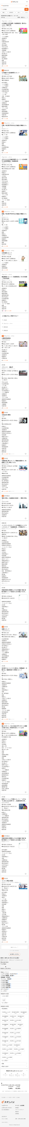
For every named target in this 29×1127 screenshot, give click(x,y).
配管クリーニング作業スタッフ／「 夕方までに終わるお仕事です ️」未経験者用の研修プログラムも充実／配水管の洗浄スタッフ (14, 800)
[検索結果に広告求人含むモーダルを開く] (4, 17)
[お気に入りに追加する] (25, 66)
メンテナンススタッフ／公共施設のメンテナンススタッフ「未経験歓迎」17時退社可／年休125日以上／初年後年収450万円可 (14, 527)
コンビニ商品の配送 (7, 880)
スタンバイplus (5, 1118)
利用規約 (17, 1107)
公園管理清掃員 (6, 338)
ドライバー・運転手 (7, 367)
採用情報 (17, 1113)
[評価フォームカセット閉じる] (27, 1071)
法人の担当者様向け (5, 1109)
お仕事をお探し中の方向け (7, 1107)
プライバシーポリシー (19, 1109)
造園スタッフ (5, 629)
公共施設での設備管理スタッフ (10, 72)
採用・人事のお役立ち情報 (20, 1118)
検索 (26, 9)
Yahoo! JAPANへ (5, 1122)
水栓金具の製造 (6, 415)
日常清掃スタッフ (7, 253)
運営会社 (17, 1111)
